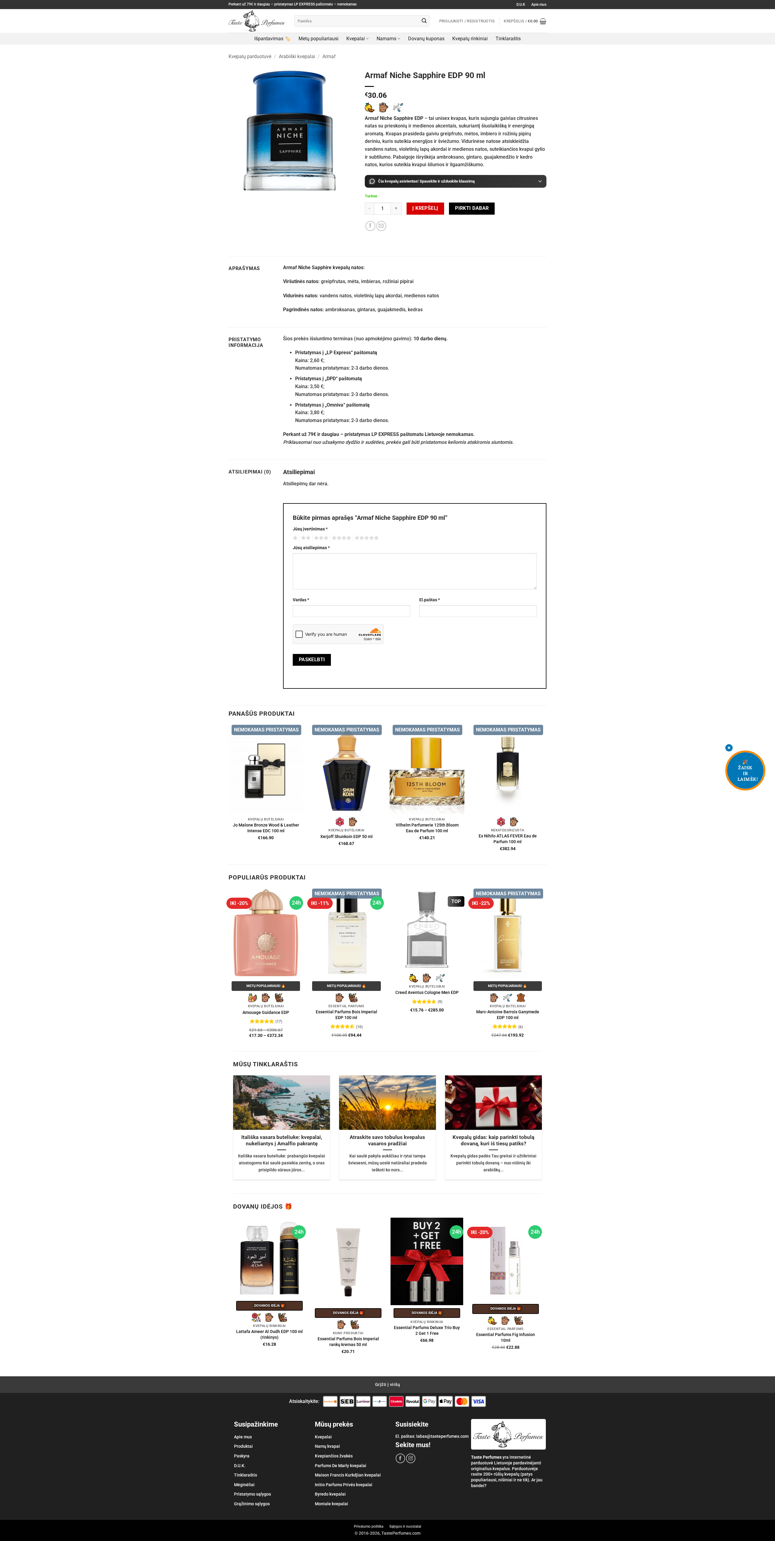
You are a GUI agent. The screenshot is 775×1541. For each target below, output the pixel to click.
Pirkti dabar (472, 208)
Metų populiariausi (318, 38)
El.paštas (429, 599)
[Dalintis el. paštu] (381, 226)
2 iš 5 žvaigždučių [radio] (305, 538)
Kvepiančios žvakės (334, 1456)
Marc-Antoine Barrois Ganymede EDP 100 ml (507, 1014)
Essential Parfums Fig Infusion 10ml (505, 1337)
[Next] (544, 969)
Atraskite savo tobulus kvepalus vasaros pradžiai (387, 1140)
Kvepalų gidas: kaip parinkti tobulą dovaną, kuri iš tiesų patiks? (493, 1140)
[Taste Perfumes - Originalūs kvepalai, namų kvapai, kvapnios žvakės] (257, 20)
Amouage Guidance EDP (265, 1012)
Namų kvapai (327, 1446)
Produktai (243, 1446)
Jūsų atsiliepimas (311, 547)
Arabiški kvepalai (297, 56)
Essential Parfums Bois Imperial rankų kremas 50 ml (348, 1341)
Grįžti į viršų (387, 1384)
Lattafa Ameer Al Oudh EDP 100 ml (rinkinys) (269, 1334)
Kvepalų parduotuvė (250, 56)
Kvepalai (355, 38)
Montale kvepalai (331, 1503)
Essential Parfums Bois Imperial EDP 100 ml (346, 1014)
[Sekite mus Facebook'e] (400, 1458)
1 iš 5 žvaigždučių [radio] (294, 538)
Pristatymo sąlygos (252, 1494)
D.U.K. (240, 1465)
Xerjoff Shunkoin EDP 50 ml (346, 836)
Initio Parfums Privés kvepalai (343, 1484)
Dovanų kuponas (426, 38)
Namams (386, 38)
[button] (525, 21)
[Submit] (424, 21)
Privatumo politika (368, 1526)
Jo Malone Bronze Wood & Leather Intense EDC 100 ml (266, 828)
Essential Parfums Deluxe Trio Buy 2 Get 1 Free (427, 1330)
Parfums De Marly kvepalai (340, 1465)
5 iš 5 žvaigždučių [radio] (366, 538)
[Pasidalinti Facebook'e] (370, 226)
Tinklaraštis (508, 38)
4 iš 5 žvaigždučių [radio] (340, 538)
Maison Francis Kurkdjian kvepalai (348, 1475)
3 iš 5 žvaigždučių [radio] (320, 538)
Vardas (301, 599)
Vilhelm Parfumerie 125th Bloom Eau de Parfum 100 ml (427, 828)
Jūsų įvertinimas (310, 529)
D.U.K (520, 4)
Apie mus (538, 4)
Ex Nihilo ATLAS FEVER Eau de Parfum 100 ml (508, 838)
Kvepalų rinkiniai (470, 38)
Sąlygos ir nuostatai (405, 1526)
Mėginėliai (244, 1484)
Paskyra (241, 1456)
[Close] (729, 748)
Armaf (329, 56)
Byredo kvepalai (330, 1494)
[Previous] (228, 969)
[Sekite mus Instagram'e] (410, 1458)
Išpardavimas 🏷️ (272, 38)
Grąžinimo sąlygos (252, 1503)
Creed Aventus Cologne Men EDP (427, 992)
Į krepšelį (425, 208)
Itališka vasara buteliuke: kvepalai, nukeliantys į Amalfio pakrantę (281, 1140)
